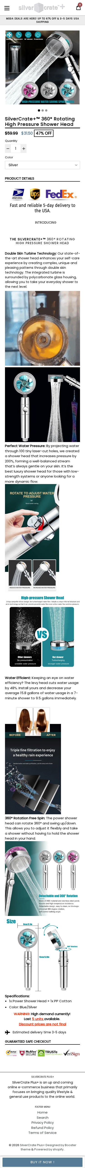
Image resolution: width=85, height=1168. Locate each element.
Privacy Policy (43, 1122)
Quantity (11, 141)
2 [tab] (42, 110)
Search (43, 1117)
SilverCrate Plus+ (32, 1145)
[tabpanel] (42, 68)
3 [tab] (46, 110)
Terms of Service (42, 1132)
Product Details (19, 178)
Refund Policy (42, 1127)
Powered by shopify (48, 1149)
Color (9, 157)
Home (42, 1112)
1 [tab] (39, 110)
